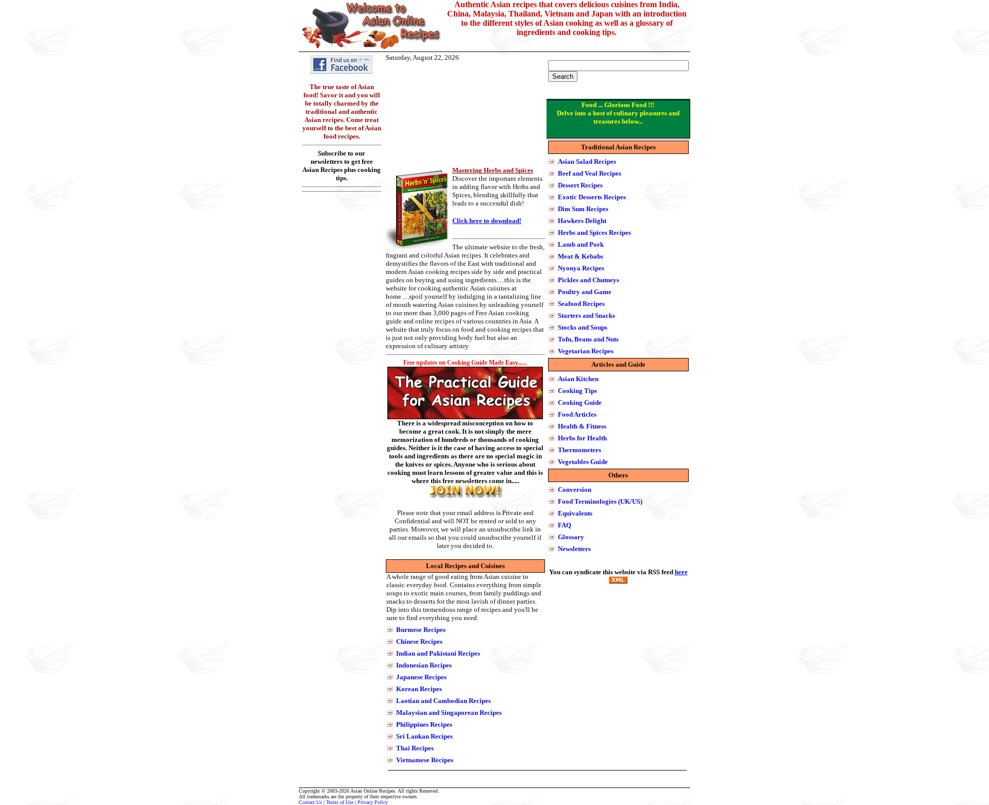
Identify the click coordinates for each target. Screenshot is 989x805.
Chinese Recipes (419, 641)
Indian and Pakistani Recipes (438, 653)
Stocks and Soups (582, 327)
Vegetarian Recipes (585, 351)
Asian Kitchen (578, 379)
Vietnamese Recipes (424, 760)
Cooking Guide (580, 402)
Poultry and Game (584, 292)
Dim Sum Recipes (583, 209)
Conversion (574, 489)
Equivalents (575, 513)
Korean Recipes (419, 689)
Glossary (571, 537)
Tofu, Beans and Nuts (588, 339)
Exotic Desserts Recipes (592, 197)
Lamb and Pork (581, 244)
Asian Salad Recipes (587, 161)
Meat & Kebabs (580, 256)
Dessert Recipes (580, 185)
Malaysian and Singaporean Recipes (449, 712)
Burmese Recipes (421, 629)
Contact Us (310, 802)
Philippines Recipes (424, 724)
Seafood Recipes (581, 303)
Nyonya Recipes (581, 268)
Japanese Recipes (421, 677)
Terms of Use (339, 802)
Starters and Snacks (586, 315)
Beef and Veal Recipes (589, 173)
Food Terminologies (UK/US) (600, 501)
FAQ (564, 525)
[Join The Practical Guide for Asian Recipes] (465, 497)
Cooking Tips (577, 391)
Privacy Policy (372, 802)
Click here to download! (486, 221)
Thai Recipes (415, 748)
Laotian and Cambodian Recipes (443, 701)
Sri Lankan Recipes (424, 736)
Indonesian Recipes (424, 665)
